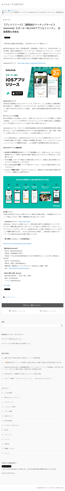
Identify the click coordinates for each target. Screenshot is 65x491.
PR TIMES (6, 285)
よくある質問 (8, 392)
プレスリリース (10, 297)
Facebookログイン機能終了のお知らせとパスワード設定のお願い (23, 373)
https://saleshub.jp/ (25, 221)
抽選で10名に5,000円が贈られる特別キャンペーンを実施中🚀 (22, 358)
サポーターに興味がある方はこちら (12, 339)
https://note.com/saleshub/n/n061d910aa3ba (17, 243)
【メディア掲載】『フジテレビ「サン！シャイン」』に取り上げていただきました (27, 378)
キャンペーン (8, 434)
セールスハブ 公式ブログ (13, 4)
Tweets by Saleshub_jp (8, 473)
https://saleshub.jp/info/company (19, 268)
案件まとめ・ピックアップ (12, 397)
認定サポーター (8, 416)
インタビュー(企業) (9, 406)
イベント (7, 453)
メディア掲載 (8, 411)
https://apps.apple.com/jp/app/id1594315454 (32, 63)
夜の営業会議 (8, 420)
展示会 (6, 430)
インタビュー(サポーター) (11, 425)
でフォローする (18, 311)
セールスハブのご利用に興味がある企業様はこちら (16, 343)
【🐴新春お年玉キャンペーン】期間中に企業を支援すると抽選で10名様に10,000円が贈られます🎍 (32, 362)
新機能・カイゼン (9, 448)
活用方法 (7, 444)
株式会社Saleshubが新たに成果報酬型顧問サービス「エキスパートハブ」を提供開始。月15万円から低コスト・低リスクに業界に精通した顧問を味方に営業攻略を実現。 (33, 368)
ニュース (7, 439)
